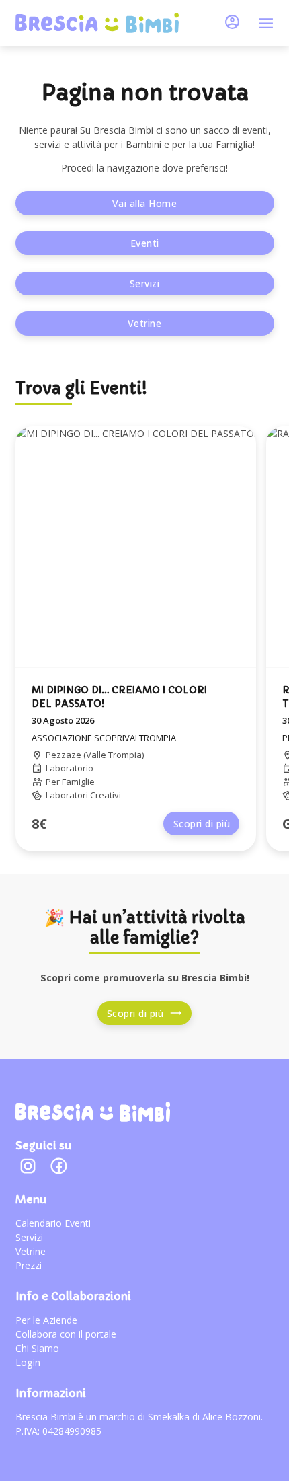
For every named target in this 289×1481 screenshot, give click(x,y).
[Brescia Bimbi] (92, 1112)
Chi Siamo (37, 1348)
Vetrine (145, 323)
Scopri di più (202, 823)
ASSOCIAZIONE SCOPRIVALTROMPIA (104, 738)
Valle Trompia (114, 755)
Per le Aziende (46, 1320)
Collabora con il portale (65, 1334)
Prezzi (28, 1265)
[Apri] (265, 23)
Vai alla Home (144, 203)
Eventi (144, 243)
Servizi (145, 283)
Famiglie (78, 781)
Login (27, 1362)
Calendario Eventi (53, 1223)
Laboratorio (69, 768)
